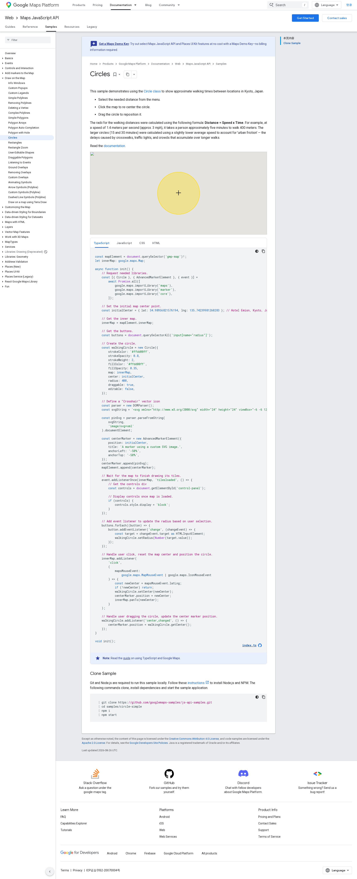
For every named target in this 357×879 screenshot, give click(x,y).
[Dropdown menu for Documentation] (137, 5)
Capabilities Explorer (74, 823)
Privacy (77, 870)
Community (167, 5)
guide (126, 658)
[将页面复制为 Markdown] (127, 74)
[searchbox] (28, 40)
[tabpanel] (178, 456)
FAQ (63, 816)
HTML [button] (156, 243)
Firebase (150, 853)
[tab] (101, 243)
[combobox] (288, 5)
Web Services (168, 836)
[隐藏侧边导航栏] (50, 871)
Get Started (305, 18)
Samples (51, 27)
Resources (72, 27)
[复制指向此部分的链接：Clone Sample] (120, 673)
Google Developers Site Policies (149, 742)
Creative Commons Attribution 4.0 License (194, 738)
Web (9, 17)
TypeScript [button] (101, 243)
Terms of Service (269, 836)
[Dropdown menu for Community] (180, 5)
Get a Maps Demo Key (114, 43)
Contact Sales (267, 823)
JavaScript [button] (124, 243)
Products (79, 5)
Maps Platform (44, 5)
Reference (30, 27)
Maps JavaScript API (39, 17)
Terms (65, 870)
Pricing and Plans (269, 816)
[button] (27, 58)
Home (93, 63)
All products (209, 853)
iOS (161, 823)
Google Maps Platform (132, 63)
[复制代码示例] (263, 251)
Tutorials (66, 830)
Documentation (121, 5)
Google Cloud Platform (178, 853)
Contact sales (337, 18)
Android (164, 816)
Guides (10, 27)
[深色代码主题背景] (256, 251)
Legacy (92, 27)
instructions (196, 683)
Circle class (152, 91)
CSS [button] (142, 243)
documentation (114, 146)
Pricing (97, 5)
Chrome (131, 853)
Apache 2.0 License (93, 742)
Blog (148, 5)
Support (263, 830)
